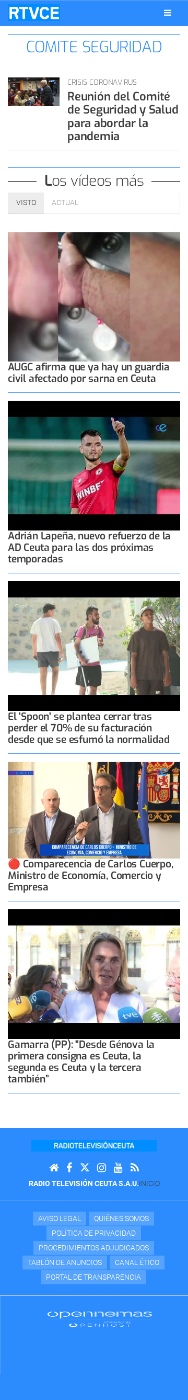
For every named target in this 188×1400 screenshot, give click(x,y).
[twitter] (84, 1168)
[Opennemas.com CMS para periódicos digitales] (100, 1319)
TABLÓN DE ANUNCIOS (65, 1262)
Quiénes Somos (121, 1218)
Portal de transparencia (93, 1277)
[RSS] (135, 1168)
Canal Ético (137, 1262)
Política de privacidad (94, 1233)
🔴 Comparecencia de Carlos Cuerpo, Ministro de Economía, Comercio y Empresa (90, 875)
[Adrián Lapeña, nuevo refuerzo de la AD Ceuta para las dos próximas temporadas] (94, 465)
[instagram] (101, 1168)
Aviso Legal (59, 1218)
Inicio (149, 1183)
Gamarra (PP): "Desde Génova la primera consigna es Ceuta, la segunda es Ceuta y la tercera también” (81, 1062)
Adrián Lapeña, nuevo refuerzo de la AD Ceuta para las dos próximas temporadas (89, 547)
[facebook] (69, 1168)
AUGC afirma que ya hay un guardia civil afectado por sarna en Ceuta (89, 372)
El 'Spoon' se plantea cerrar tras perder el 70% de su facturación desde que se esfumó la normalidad (89, 728)
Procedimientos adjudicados (94, 1248)
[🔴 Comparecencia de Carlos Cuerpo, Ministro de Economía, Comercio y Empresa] (94, 810)
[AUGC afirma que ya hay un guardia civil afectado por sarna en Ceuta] (94, 297)
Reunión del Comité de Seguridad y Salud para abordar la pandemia (123, 116)
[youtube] (118, 1168)
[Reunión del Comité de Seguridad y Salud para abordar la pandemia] (34, 91)
